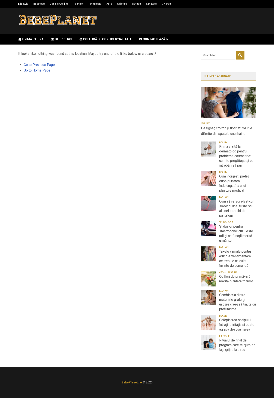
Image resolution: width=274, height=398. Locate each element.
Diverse (166, 3)
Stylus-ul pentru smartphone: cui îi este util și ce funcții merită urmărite (236, 233)
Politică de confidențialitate (107, 39)
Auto (109, 3)
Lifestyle (23, 3)
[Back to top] (262, 386)
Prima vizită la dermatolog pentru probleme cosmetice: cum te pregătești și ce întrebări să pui (236, 156)
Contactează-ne (156, 39)
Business (39, 3)
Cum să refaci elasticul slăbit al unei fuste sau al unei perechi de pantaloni (236, 208)
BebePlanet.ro (132, 382)
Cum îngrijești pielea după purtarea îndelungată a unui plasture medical (234, 183)
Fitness (136, 3)
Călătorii (122, 3)
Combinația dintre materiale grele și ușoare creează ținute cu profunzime (237, 302)
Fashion (78, 3)
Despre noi (63, 39)
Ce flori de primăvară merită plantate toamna (236, 278)
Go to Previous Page (39, 65)
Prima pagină (32, 39)
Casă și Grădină (59, 3)
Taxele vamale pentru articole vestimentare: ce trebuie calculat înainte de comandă (235, 258)
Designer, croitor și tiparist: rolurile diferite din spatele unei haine (226, 131)
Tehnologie (94, 3)
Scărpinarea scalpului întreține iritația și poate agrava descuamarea (236, 324)
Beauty (223, 142)
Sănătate (151, 3)
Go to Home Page (37, 70)
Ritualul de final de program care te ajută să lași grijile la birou (237, 345)
